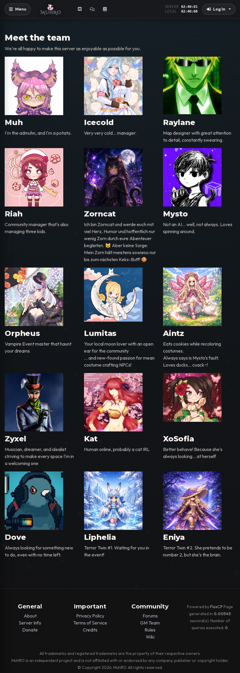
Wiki (150, 637)
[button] (218, 9)
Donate (30, 630)
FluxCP (216, 606)
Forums (150, 616)
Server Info (30, 623)
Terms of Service (90, 623)
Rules (150, 630)
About (30, 616)
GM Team (150, 623)
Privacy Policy (90, 616)
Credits (90, 630)
